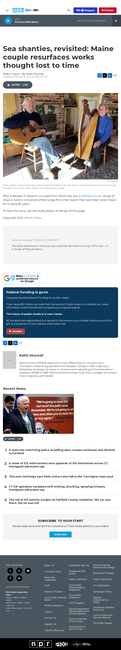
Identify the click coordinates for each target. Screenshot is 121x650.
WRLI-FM (10, 605)
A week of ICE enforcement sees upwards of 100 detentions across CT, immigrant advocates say (58, 465)
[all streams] (116, 21)
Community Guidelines (75, 596)
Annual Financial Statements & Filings (104, 566)
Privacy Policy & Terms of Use (77, 628)
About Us (49, 565)
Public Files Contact (14, 608)
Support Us (50, 624)
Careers (48, 612)
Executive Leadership (50, 578)
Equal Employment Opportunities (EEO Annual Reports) (79, 611)
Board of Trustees (54, 592)
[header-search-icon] (69, 10)
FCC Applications (101, 585)
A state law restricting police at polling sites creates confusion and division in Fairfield (62, 452)
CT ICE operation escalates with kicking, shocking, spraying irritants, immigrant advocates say (57, 488)
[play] (8, 20)
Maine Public (33, 217)
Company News (53, 572)
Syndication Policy (102, 592)
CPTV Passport (76, 603)
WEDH (9, 597)
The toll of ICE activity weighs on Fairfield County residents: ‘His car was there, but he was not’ (60, 501)
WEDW (23, 597)
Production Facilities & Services (103, 608)
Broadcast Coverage (103, 573)
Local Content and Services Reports (102, 616)
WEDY (9, 600)
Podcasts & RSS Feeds (77, 572)
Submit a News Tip (54, 630)
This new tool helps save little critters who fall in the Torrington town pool (61, 476)
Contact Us (50, 618)
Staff (47, 585)
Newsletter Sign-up (79, 565)
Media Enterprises (54, 606)
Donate (109, 10)
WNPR (20, 603)
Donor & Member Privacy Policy (78, 620)
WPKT (27, 603)
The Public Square (102, 623)
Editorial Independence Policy (100, 600)
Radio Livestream (78, 579)
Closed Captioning (102, 579)
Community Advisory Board (55, 599)
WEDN (16, 597)
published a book (90, 196)
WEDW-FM (11, 603)
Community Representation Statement (77, 587)
